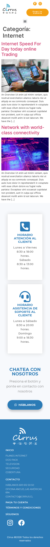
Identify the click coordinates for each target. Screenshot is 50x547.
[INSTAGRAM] (40, 3)
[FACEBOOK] (35, 3)
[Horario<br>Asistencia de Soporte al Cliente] (25, 296)
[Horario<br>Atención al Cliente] (25, 226)
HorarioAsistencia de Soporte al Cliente (25, 310)
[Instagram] (10, 522)
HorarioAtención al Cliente (25, 238)
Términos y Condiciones (23, 507)
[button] (25, 21)
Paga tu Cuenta (37, 12)
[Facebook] (21, 522)
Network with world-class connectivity (22, 130)
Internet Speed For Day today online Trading (21, 49)
